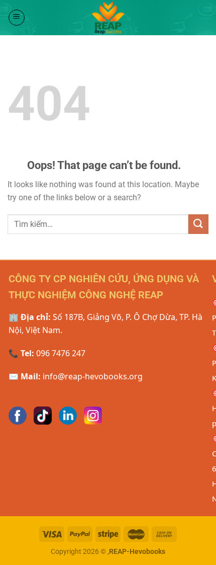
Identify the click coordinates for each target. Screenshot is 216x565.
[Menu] (17, 18)
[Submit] (198, 224)
